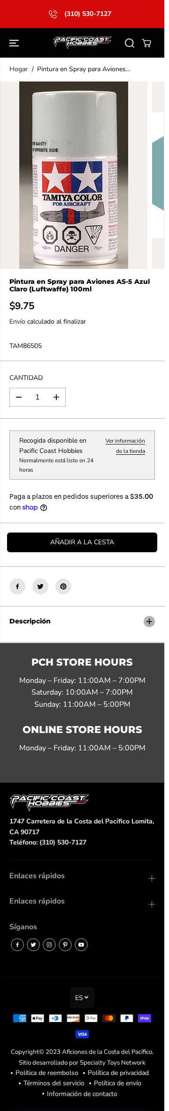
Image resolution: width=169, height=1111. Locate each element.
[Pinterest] (63, 586)
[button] (15, 43)
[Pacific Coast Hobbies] (82, 43)
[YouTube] (81, 945)
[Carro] (146, 43)
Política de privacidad (118, 1072)
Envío (17, 321)
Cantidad (26, 377)
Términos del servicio (53, 1083)
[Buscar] (129, 43)
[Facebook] (17, 586)
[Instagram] (49, 945)
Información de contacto (82, 1093)
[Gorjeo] (40, 586)
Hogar (18, 69)
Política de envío (117, 1083)
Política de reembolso (46, 1072)
